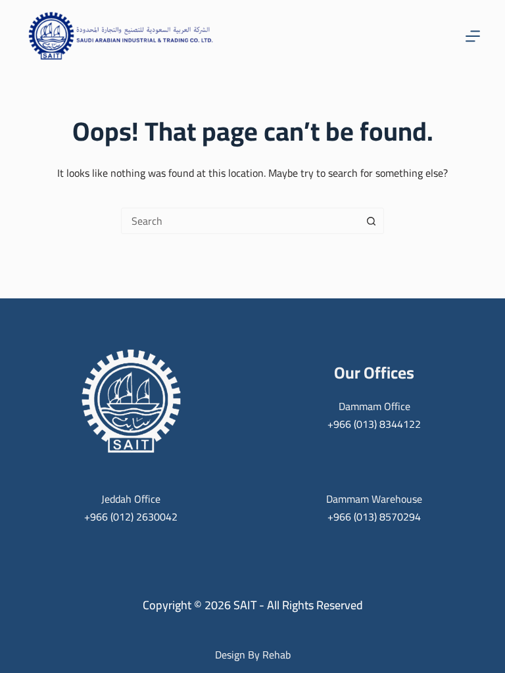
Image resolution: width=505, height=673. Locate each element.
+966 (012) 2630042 (131, 516)
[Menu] (473, 36)
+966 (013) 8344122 (374, 424)
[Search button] (370, 220)
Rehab (276, 654)
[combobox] (240, 221)
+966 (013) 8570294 (374, 516)
